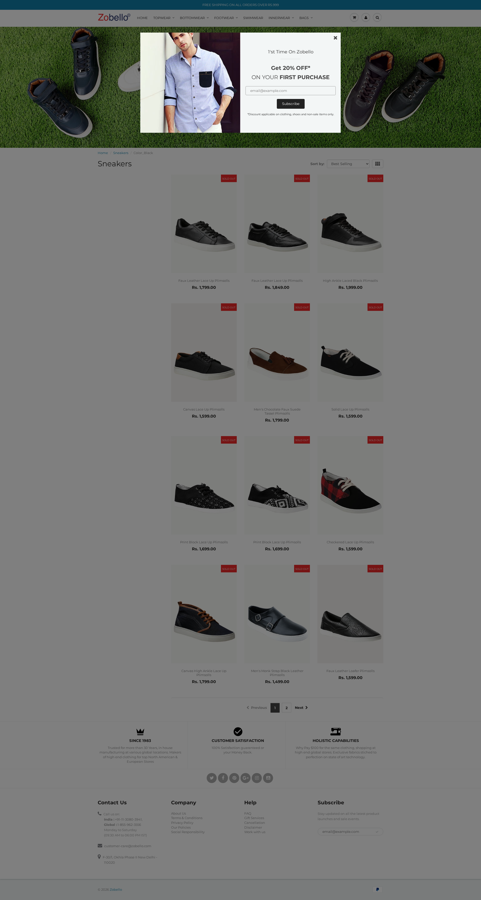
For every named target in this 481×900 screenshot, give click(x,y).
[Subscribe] (291, 104)
